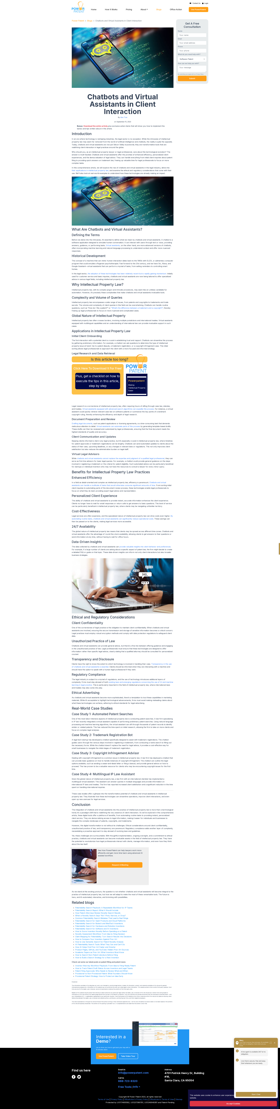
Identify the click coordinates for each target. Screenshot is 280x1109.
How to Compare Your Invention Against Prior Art (96, 939)
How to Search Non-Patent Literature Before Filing (96, 955)
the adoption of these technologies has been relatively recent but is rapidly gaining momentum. (127, 274)
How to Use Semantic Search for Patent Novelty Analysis (99, 942)
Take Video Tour (128, 1056)
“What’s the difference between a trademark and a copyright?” (137, 308)
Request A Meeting (120, 865)
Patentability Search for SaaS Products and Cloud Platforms (100, 921)
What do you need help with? (189, 54)
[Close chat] (274, 1042)
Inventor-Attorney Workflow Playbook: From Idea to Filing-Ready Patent (105, 966)
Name (180, 31)
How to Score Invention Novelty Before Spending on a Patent (101, 931)
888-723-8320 (127, 1081)
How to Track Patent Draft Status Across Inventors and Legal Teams (104, 968)
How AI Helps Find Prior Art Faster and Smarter (95, 947)
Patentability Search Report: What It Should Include (96, 910)
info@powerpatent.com (133, 1072)
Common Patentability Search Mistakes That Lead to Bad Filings (101, 918)
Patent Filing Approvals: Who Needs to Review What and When (101, 971)
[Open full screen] (270, 1042)
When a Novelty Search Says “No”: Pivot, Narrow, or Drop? (100, 915)
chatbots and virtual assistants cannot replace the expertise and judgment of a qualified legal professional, (121, 458)
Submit (192, 78)
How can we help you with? (188, 63)
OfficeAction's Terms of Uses (162, 1099)
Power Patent (78, 21)
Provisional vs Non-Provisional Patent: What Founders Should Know (103, 973)
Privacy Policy (117, 1099)
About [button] (143, 10)
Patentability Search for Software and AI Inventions (96, 929)
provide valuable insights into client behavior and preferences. (145, 547)
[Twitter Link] (79, 1077)
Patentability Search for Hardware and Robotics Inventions (99, 926)
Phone (180, 46)
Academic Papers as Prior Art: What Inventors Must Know (99, 952)
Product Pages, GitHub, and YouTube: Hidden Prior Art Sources (102, 950)
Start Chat (256, 1094)
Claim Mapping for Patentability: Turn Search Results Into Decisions (103, 936)
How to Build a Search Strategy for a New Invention (97, 957)
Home (93, 10)
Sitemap (179, 1099)
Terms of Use (103, 1099)
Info (135, 1086)
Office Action (176, 10)
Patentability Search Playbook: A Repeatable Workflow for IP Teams (103, 908)
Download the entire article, (96, 126)
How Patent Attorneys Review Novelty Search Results (97, 913)
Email (180, 39)
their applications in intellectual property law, (90, 170)
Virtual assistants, (113, 245)
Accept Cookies (233, 1104)
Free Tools (124, 1086)
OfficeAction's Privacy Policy (136, 1099)
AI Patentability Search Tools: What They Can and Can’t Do (100, 944)
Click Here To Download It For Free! (98, 368)
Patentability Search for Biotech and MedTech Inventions (99, 923)
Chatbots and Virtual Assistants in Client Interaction (118, 21)
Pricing (129, 10)
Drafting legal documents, (82, 423)
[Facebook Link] (73, 1077)
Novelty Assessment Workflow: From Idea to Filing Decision (100, 934)
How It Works (111, 10)
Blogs (158, 10)
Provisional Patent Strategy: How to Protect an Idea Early (99, 976)
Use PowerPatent (198, 9)
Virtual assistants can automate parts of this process (118, 426)
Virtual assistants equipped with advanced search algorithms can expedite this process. (118, 409)
